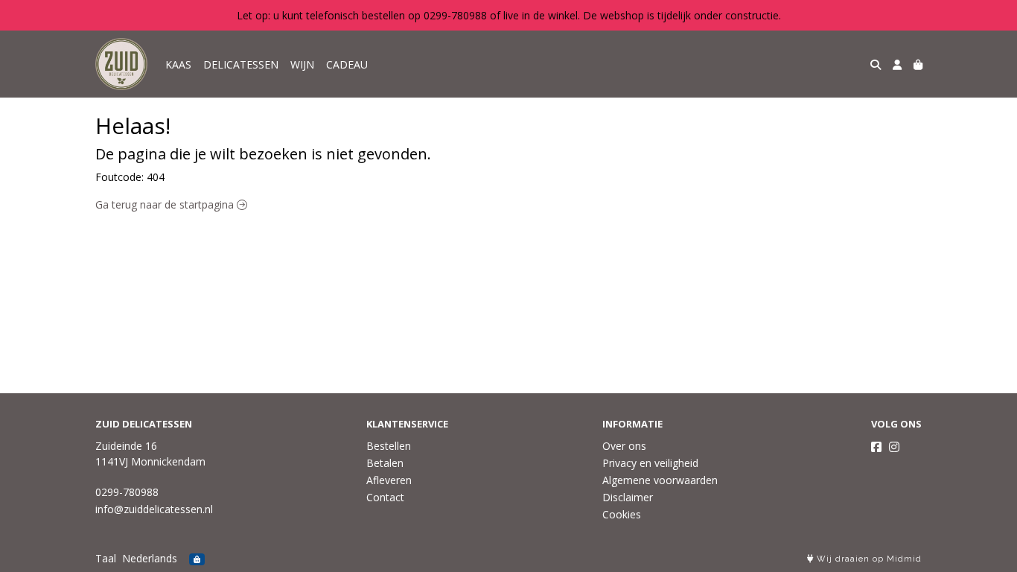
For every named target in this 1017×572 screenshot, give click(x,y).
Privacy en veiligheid (650, 463)
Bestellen (388, 446)
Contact (385, 497)
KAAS (178, 64)
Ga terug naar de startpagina (166, 204)
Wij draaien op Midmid (868, 559)
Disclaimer (627, 497)
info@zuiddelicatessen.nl (154, 509)
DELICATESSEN (240, 64)
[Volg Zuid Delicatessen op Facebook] (876, 447)
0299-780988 (127, 492)
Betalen (385, 463)
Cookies (621, 514)
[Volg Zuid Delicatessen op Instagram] (894, 447)
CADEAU (347, 64)
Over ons (624, 446)
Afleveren (389, 480)
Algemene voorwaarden (660, 480)
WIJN (302, 64)
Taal (105, 558)
